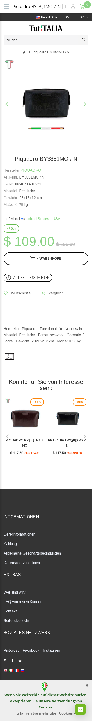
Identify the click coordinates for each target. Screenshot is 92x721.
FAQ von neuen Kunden (23, 602)
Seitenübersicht (16, 621)
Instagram (51, 650)
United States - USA (42, 219)
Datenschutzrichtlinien (22, 563)
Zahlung (10, 544)
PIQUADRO (31, 170)
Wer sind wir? (15, 592)
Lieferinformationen (19, 534)
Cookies (45, 707)
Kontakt (10, 611)
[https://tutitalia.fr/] (17, 670)
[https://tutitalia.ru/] (22, 670)
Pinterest (11, 650)
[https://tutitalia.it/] (11, 670)
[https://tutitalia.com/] (5, 670)
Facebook (31, 650)
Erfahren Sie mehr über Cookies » (46, 713)
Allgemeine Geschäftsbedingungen (32, 553)
